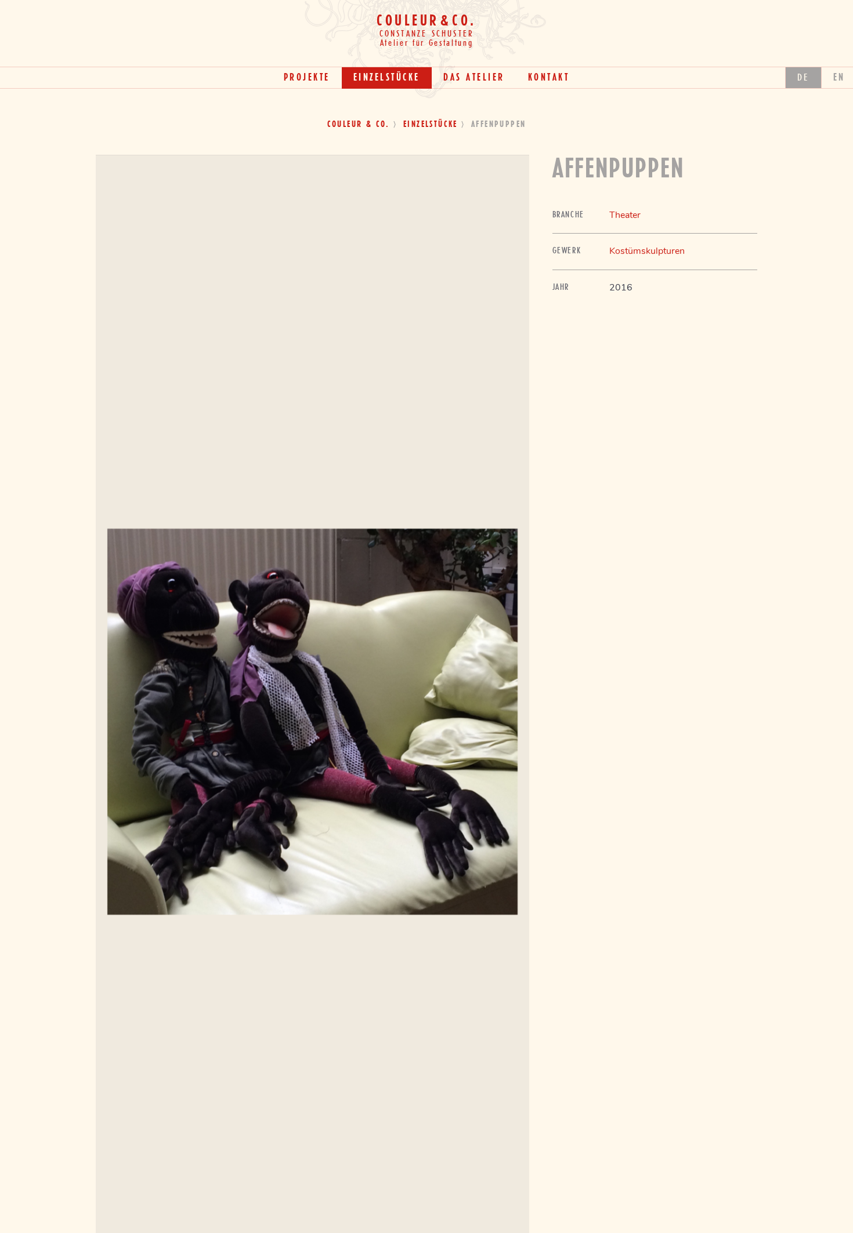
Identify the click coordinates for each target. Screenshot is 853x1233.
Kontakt (549, 77)
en (839, 77)
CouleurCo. (426, 21)
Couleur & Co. (358, 124)
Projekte (307, 77)
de (803, 77)
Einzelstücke (386, 77)
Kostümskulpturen (647, 251)
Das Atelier (474, 77)
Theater (625, 215)
